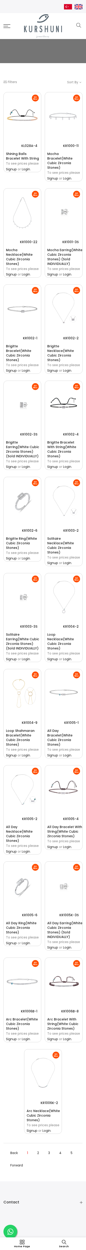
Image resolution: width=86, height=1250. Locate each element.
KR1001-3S (70, 242)
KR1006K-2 (49, 1103)
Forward (16, 1165)
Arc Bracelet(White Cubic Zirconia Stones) (22, 1024)
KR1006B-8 (70, 1011)
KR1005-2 (29, 819)
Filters (12, 82)
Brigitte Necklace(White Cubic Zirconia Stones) (60, 353)
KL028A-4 (29, 145)
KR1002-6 (29, 530)
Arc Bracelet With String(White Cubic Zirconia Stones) (62, 1024)
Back (14, 1153)
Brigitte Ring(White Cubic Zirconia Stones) (21, 543)
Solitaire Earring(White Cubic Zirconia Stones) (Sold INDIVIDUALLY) (22, 641)
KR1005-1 (71, 722)
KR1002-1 (30, 338)
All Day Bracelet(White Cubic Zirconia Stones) (59, 737)
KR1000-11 (71, 145)
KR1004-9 (29, 722)
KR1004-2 (71, 626)
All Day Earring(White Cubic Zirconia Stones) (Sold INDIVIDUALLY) (64, 930)
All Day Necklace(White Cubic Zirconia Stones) (19, 834)
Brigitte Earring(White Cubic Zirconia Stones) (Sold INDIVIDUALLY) (22, 449)
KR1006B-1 (29, 1011)
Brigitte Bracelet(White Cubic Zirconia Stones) (18, 353)
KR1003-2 (71, 530)
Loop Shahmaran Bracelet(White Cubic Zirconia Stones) (20, 737)
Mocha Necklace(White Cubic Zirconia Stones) (19, 257)
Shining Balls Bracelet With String (22, 156)
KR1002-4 (71, 434)
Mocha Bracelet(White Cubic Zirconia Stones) (59, 161)
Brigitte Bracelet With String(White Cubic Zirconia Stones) (61, 449)
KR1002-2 (71, 338)
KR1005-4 (71, 819)
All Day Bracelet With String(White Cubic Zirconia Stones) (64, 831)
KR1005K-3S (69, 915)
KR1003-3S (28, 626)
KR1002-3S (28, 434)
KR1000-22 (28, 242)
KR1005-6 (29, 915)
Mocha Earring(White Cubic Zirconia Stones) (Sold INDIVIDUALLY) (64, 257)
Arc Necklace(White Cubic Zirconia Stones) (43, 1115)
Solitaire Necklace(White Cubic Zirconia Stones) (60, 545)
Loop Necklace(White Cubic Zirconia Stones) (60, 641)
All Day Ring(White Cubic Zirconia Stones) (21, 928)
